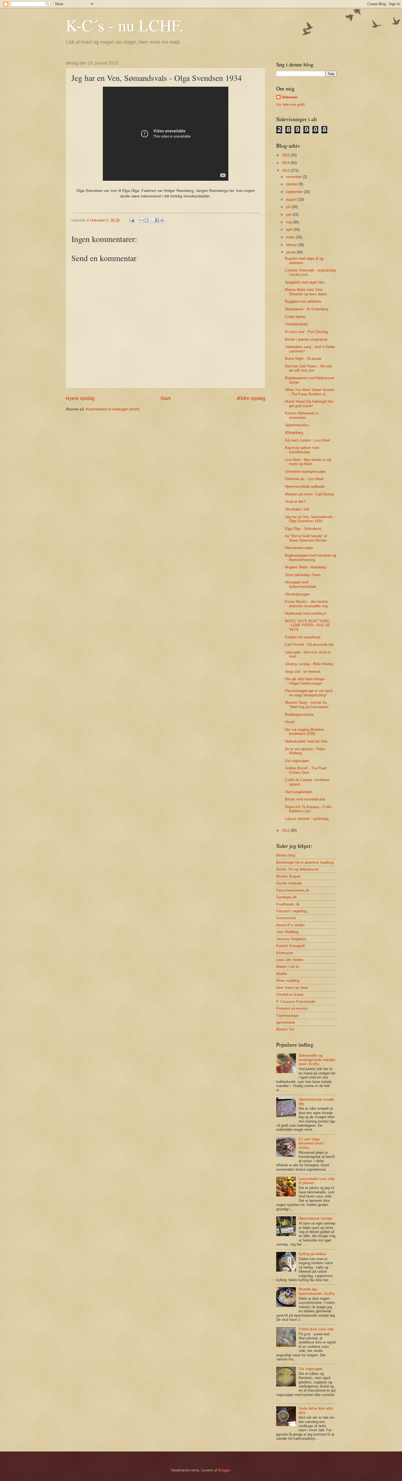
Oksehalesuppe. (298, 594)
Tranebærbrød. (296, 324)
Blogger (224, 1470)
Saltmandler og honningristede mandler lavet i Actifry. (317, 1059)
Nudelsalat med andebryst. (306, 613)
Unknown (290, 97)
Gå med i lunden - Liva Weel (307, 440)
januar (291, 252)
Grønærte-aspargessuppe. (306, 471)
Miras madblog (287, 980)
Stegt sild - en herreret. (303, 672)
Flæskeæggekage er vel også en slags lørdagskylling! (308, 693)
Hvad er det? (295, 501)
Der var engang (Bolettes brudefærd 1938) (304, 732)
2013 (286, 170)
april (290, 229)
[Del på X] (152, 220)
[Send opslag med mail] (131, 220)
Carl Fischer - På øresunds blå (309, 644)
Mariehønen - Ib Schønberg (306, 309)
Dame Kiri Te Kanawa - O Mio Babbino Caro (308, 809)
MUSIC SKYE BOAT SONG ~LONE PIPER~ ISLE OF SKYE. (307, 625)
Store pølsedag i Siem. (303, 575)
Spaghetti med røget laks (305, 282)
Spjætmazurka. (297, 425)
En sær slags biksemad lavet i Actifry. (312, 1143)
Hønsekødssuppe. (299, 548)
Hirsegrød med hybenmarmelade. (301, 584)
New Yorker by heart (292, 988)
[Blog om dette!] (146, 220)
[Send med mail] (141, 220)
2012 (286, 830)
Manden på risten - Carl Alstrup (309, 494)
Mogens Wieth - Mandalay (305, 567)
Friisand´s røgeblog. (292, 911)
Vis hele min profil (290, 105)
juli (289, 207)
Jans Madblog (287, 932)
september (295, 192)
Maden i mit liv (287, 967)
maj (289, 222)
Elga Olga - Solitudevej (303, 529)
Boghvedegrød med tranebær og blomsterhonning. (310, 557)
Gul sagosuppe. (297, 761)
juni (289, 214)
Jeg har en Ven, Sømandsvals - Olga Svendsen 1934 (310, 519)
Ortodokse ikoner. (290, 994)
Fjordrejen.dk (286, 897)
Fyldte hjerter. (296, 317)
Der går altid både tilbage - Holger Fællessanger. (306, 681)
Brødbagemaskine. (300, 714)
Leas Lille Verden (289, 960)
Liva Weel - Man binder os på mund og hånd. (308, 462)
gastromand (285, 1022)
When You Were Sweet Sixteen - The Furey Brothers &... (309, 392)
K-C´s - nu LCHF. (124, 25)
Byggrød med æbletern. (303, 301)
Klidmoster (284, 953)
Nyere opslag (80, 398)
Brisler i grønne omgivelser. (306, 339)
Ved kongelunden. (299, 792)
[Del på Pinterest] (162, 220)
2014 (286, 163)
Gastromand (286, 918)
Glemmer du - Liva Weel (304, 479)
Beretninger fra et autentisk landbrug (305, 862)
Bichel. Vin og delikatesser (297, 869)
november (294, 177)
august (292, 199)
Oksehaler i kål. (297, 509)
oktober (292, 184)
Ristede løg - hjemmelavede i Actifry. (317, 1291)
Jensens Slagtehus (291, 939)
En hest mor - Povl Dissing (306, 332)
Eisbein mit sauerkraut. (303, 637)
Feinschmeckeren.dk (292, 890)
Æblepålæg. (294, 433)
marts (291, 237)
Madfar (281, 974)
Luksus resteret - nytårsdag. (307, 819)
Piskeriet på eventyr (292, 1008)
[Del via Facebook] (157, 220)
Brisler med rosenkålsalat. (305, 799)
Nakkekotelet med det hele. (306, 741)
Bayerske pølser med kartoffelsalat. (302, 450)
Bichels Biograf (288, 876)
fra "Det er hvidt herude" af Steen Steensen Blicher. (306, 538)
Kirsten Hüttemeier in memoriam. (301, 415)
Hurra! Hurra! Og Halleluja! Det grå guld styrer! (309, 403)
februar (292, 245)
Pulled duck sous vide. (317, 1329)
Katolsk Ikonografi (290, 946)
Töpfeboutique (287, 1015)
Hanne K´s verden (290, 925)
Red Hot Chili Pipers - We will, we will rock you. (309, 368)
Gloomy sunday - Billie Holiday (309, 664)
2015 (286, 155)
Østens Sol (285, 1029)
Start (165, 398)
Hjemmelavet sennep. (316, 1218)
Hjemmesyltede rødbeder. (305, 486)
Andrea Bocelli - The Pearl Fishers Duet (306, 770)
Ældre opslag (250, 398)
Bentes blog (285, 855)
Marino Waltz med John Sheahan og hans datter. (306, 292)
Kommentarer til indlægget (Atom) (112, 409)
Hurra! (290, 722)
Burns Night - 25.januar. (303, 359)
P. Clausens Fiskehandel (295, 1002)
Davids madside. (289, 883)
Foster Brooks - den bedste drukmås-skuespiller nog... (308, 604)
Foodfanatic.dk (288, 904)
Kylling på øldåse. (313, 1254)
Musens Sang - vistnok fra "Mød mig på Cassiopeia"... (309, 704)
